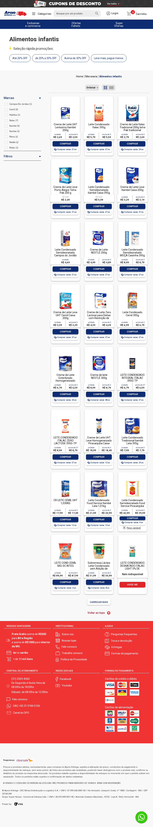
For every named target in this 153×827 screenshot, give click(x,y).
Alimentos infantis (110, 76)
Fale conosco (69, 646)
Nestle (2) (13, 142)
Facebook (65, 678)
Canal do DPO (21, 712)
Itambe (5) (14, 125)
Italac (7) (13, 120)
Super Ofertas (118, 24)
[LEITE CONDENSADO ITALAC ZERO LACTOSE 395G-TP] (65, 418)
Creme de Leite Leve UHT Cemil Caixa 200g (65, 315)
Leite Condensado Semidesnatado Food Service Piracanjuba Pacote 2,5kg (132, 504)
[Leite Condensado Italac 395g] (98, 105)
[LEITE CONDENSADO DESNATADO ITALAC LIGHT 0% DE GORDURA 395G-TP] (132, 543)
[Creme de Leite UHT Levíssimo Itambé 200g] (65, 105)
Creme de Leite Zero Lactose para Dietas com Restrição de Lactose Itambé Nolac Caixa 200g (99, 318)
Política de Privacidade (74, 659)
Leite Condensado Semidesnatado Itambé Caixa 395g (99, 189)
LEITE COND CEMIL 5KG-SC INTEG (65, 564)
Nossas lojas (69, 640)
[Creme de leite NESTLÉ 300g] (98, 355)
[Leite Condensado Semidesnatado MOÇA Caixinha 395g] (132, 230)
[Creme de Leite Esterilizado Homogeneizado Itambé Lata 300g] (65, 355)
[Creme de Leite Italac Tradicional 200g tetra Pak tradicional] (132, 105)
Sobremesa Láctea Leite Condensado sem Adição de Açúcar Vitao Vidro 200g (99, 568)
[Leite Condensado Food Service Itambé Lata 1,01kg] (98, 480)
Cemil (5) (13, 109)
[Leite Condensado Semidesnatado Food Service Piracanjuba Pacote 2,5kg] (132, 480)
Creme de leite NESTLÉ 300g (98, 376)
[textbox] (77, 13)
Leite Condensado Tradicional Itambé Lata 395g (132, 440)
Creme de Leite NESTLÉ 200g (99, 251)
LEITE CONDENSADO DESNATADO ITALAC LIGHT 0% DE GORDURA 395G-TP (132, 567)
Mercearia (91, 76)
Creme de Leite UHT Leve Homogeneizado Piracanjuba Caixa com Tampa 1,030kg (99, 442)
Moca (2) (13, 136)
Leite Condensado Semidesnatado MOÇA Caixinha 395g (132, 252)
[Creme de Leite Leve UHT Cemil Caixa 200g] (65, 293)
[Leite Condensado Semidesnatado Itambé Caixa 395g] (98, 167)
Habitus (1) (14, 114)
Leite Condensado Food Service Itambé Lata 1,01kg (99, 503)
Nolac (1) (13, 147)
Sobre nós (68, 634)
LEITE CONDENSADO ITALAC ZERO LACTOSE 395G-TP (65, 440)
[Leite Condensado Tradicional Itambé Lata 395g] (132, 418)
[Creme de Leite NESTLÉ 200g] (98, 230)
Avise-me (132, 584)
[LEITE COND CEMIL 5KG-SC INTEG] (65, 543)
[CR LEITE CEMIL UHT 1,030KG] (65, 480)
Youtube (67, 685)
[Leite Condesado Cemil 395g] (132, 293)
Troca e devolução (121, 640)
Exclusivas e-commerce (32, 24)
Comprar (65, 143)
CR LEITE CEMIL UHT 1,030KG (65, 501)
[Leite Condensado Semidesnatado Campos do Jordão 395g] (65, 230)
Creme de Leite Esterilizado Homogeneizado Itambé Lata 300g (65, 379)
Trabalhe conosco (72, 653)
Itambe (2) (14, 131)
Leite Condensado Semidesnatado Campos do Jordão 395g (65, 254)
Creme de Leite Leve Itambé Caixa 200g (132, 188)
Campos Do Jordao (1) (20, 104)
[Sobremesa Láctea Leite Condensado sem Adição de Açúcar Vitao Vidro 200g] (98, 543)
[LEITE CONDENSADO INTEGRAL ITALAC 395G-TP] (132, 355)
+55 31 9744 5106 (29, 705)
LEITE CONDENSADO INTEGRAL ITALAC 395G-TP (132, 377)
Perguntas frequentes (124, 634)
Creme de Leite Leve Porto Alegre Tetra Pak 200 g (65, 189)
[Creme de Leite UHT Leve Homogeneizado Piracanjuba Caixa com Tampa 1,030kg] (98, 418)
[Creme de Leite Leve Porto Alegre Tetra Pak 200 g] (65, 167)
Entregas (116, 647)
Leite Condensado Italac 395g (99, 126)
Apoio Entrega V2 (79, 76)
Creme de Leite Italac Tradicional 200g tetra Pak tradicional (132, 127)
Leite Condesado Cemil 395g (132, 314)
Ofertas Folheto (76, 24)
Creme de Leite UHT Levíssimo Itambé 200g (65, 127)
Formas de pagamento (124, 653)
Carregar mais (99, 602)
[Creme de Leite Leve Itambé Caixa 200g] (132, 167)
